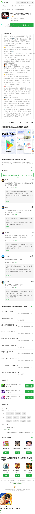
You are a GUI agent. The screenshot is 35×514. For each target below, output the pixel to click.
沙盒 (8, 413)
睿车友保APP (6, 448)
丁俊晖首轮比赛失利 (7, 352)
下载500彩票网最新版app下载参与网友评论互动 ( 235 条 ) (17, 175)
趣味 (12, 413)
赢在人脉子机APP (29, 471)
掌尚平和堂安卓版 (29, 448)
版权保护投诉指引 (17, 483)
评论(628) (11, 122)
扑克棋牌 (9, 417)
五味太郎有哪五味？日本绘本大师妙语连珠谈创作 (11, 325)
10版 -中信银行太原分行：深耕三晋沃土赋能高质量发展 (11, 365)
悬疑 (29, 421)
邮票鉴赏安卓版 (17, 471)
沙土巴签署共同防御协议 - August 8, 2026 (11, 372)
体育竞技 (18, 413)
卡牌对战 (16, 421)
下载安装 (22, 18)
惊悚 (24, 413)
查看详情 (29, 386)
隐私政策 (7, 430)
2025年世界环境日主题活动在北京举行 (11, 359)
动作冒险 (23, 417)
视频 (32, 122)
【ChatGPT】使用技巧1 (8, 311)
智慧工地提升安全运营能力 (9, 345)
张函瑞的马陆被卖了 (7, 318)
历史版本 (25, 122)
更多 (32, 170)
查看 (6, 453)
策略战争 (9, 421)
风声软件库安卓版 (17, 448)
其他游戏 (16, 417)
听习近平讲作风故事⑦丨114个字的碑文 (11, 332)
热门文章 (18, 122)
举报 (0, 512)
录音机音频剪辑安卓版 (6, 471)
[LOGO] (4, 2)
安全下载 (26, 25)
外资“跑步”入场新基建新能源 (9, 338)
